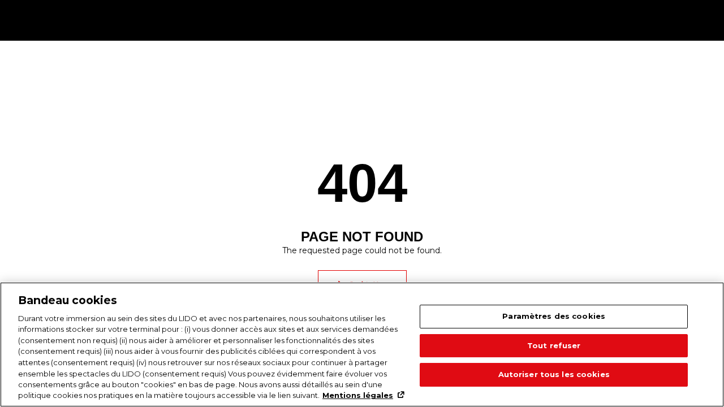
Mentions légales (357, 395)
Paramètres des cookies (553, 316)
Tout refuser (554, 345)
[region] (362, 344)
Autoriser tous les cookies (554, 374)
